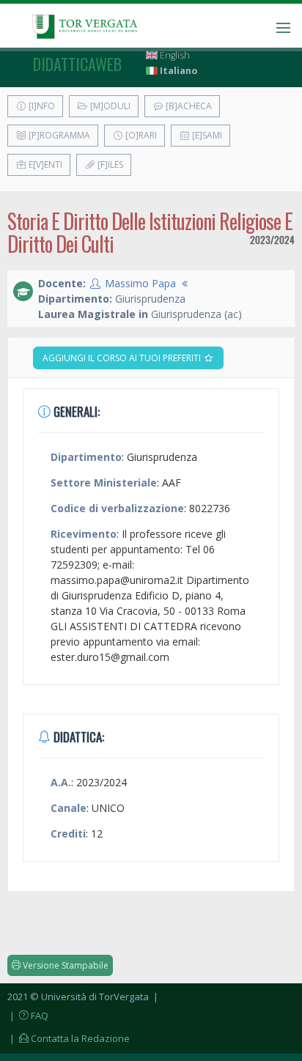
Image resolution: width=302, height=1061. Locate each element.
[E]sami (206, 135)
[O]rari (140, 135)
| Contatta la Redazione (68, 1038)
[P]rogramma (58, 135)
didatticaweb (77, 63)
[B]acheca (187, 106)
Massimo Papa (140, 283)
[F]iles (109, 164)
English (174, 55)
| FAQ (27, 1015)
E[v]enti (44, 164)
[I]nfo (40, 106)
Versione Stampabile (64, 965)
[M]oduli (109, 106)
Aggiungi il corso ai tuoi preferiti (123, 358)
